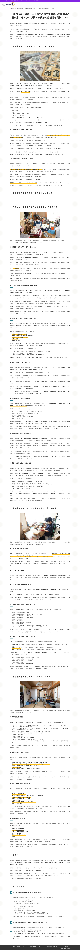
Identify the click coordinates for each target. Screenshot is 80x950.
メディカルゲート (66, 946)
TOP (14, 946)
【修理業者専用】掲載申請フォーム (53, 946)
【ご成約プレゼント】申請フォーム (36, 946)
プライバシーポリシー (21, 946)
